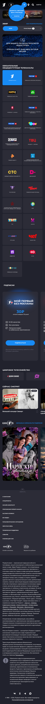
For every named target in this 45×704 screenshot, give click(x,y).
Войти (38, 4)
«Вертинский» (29, 607)
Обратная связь (8, 526)
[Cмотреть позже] (36, 412)
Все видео (6, 517)
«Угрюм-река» (33, 605)
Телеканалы (19, 655)
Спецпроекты (7, 501)
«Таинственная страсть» (10, 609)
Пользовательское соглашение (13, 522)
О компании (6, 496)
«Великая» (20, 607)
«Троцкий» (12, 607)
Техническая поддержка (11, 530)
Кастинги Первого (8, 513)
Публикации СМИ (8, 538)
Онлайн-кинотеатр (9, 505)
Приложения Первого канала (12, 509)
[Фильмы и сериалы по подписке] (8, 423)
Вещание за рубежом (30, 550)
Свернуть (22, 492)
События (5, 534)
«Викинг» (6, 607)
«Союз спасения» (22, 605)
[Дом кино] (13, 376)
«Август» (27, 603)
